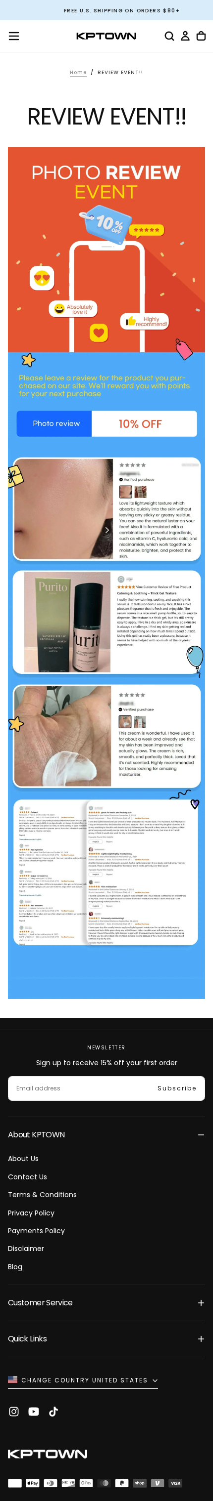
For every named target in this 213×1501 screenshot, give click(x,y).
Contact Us (27, 1177)
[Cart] (201, 36)
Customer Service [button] (40, 1302)
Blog (15, 1267)
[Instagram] (14, 1412)
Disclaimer (26, 1248)
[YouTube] (34, 1412)
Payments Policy (36, 1231)
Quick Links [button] (27, 1338)
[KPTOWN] (47, 1455)
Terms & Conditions (42, 1195)
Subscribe (177, 1088)
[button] (14, 36)
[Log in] (185, 36)
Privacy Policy (31, 1213)
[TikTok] (53, 1412)
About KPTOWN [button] (36, 1134)
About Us (23, 1159)
